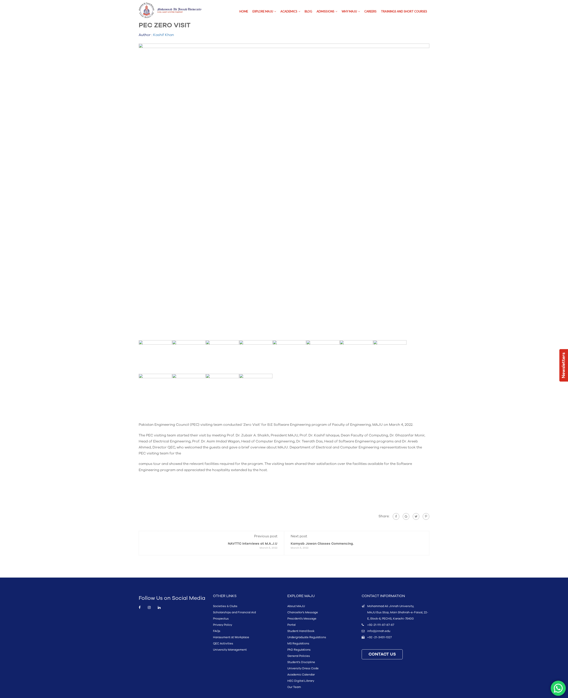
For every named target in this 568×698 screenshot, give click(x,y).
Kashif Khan (163, 34)
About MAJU (296, 606)
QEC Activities (223, 644)
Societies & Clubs (225, 606)
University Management (230, 650)
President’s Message (301, 619)
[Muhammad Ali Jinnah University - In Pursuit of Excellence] (175, 10)
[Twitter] (416, 516)
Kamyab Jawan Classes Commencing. (322, 543)
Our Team (294, 687)
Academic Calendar (301, 675)
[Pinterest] (426, 516)
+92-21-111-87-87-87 (380, 625)
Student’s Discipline (301, 662)
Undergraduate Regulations (306, 637)
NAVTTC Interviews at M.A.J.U (252, 543)
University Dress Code (303, 668)
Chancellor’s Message (302, 612)
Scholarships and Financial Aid (234, 612)
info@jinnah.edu (378, 631)
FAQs (216, 631)
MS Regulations (298, 644)
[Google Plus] (406, 516)
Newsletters (563, 365)
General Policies (298, 656)
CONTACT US (382, 654)
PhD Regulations (299, 650)
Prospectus (221, 619)
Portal (291, 625)
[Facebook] (396, 516)
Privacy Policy (222, 625)
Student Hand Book (300, 631)
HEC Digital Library (300, 681)
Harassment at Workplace (231, 637)
